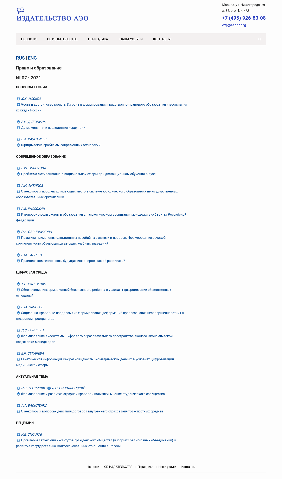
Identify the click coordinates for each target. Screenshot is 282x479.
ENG (32, 58)
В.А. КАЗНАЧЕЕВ (33, 139)
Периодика (98, 39)
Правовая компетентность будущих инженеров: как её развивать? (72, 261)
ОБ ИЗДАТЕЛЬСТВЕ (62, 39)
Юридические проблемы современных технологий (60, 145)
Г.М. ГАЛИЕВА (31, 255)
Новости (29, 39)
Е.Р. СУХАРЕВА (32, 353)
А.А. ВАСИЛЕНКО (33, 405)
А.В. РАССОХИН (32, 209)
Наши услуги (131, 39)
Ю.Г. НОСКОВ (30, 99)
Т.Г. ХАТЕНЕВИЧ (33, 284)
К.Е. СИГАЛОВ (31, 434)
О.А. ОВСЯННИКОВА (36, 232)
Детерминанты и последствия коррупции (52, 128)
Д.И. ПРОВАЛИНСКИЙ (68, 388)
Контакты (162, 39)
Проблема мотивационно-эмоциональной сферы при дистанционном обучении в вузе (88, 174)
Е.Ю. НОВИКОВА (33, 168)
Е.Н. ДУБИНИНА (32, 122)
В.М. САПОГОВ (31, 307)
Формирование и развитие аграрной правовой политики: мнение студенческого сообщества (92, 394)
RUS (20, 58)
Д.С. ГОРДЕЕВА (32, 330)
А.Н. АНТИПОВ (31, 186)
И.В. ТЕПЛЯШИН (33, 388)
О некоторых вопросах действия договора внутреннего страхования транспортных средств (91, 411)
